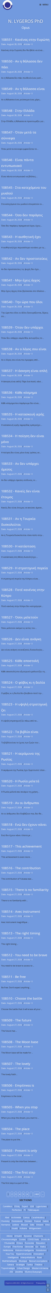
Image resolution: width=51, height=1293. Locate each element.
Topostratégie (8, 1268)
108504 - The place (15, 1129)
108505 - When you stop (19, 1107)
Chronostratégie (9, 1239)
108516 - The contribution (21, 868)
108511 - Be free (13, 976)
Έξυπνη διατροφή (33, 1271)
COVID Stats (33, 1239)
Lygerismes (41, 1206)
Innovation (39, 1253)
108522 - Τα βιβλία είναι (19, 732)
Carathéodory (38, 1217)
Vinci (47, 1224)
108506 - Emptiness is (17, 1085)
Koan (39, 1257)
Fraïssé (37, 1221)
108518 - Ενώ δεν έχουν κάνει (24, 824)
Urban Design (23, 1268)
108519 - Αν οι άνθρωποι (20, 803)
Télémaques (33, 1210)
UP (48, 1285)
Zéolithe (19, 1271)
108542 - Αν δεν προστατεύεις (24, 258)
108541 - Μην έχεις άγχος (20, 280)
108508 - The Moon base (19, 1042)
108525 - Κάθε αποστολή (20, 660)
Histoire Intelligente (24, 1250)
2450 (36, 1194)
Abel (7, 1217)
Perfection (17, 1210)
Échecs (20, 1243)
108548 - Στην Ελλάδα (17, 110)
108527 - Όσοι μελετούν (19, 617)
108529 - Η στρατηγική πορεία (24, 568)
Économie (29, 1243)
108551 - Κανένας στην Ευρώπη (25, 39)
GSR (32, 1206)
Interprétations (28, 1257)
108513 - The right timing (20, 933)
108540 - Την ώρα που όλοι (22, 302)
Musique (23, 1261)
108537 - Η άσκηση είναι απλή (24, 370)
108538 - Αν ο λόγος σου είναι (23, 349)
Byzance (28, 1236)
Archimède (16, 1217)
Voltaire (23, 1228)
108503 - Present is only (19, 1150)
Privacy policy (40, 1283)
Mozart (24, 1224)
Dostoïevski (17, 1221)
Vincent (39, 1224)
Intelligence (13, 1257)
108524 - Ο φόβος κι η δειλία (23, 682)
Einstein (28, 1221)
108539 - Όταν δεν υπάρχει (22, 327)
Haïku (43, 1246)
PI (25, 1210)
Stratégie (20, 1264)
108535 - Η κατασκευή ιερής (22, 414)
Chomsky (5, 1221)
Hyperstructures (23, 1253)
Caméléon (7, 1206)
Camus (26, 1217)
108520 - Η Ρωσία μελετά (20, 781)
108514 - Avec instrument (20, 911)
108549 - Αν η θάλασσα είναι (23, 88)
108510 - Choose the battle (21, 998)
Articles (27, 44)
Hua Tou (10, 1253)
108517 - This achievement (21, 846)
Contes (22, 1239)
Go (37, 1246)
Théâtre (38, 1264)
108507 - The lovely (15, 1063)
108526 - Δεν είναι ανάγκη (21, 639)
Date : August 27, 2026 (11, 474)
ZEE (11, 1271)
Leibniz (15, 1224)
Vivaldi (15, 1228)
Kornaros (5, 1224)
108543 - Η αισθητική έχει (21, 236)
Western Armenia (40, 1268)
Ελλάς (17, 1206)
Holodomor (41, 1250)
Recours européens (38, 1261)
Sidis (32, 1224)
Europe (7, 1246)
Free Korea (18, 1246)
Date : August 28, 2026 (11, 44)
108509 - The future (16, 1020)
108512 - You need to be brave (24, 955)
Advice (9, 1236)
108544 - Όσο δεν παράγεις (22, 215)
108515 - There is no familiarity (25, 889)
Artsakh (18, 1236)
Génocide (29, 1246)
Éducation (40, 1243)
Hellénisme (8, 1250)
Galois (46, 1221)
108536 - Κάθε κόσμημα (19, 392)
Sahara (10, 1264)
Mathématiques (9, 1261)
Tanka (30, 1264)
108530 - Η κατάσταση (18, 546)
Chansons (38, 1236)
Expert (25, 1206)
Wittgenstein (35, 1228)
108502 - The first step (18, 1172)
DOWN (48, 1290)
